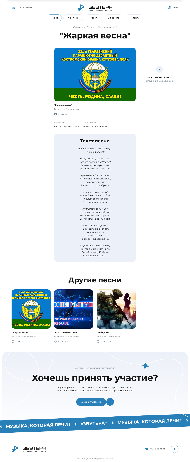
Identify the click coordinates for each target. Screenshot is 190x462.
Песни (54, 17)
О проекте (113, 17)
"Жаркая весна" (107, 27)
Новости (93, 17)
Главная (78, 27)
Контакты (134, 17)
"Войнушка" (103, 332)
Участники (73, 17)
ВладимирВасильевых (66, 109)
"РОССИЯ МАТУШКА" (66, 332)
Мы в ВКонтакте (24, 8)
